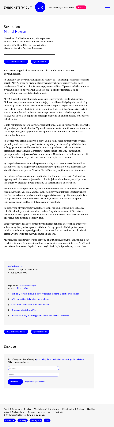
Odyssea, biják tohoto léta (23, 310)
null (49, 412)
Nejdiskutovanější (27, 285)
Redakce (27, 409)
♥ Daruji (81, 7)
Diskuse (80, 409)
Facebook (9, 420)
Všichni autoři (40, 409)
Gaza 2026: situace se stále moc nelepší (30, 304)
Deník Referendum (18, 7)
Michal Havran (15, 31)
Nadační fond (18, 412)
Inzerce (41, 412)
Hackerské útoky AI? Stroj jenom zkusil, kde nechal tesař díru (40, 315)
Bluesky (31, 412)
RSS (47, 420)
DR (40, 7)
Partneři (58, 412)
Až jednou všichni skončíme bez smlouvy (30, 299)
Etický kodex (68, 409)
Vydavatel (54, 409)
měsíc (25, 288)
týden (18, 288)
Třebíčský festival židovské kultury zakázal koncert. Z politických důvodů (45, 294)
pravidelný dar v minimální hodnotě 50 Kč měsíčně (60, 359)
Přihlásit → (15, 381)
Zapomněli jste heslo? (35, 381)
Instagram (36, 420)
